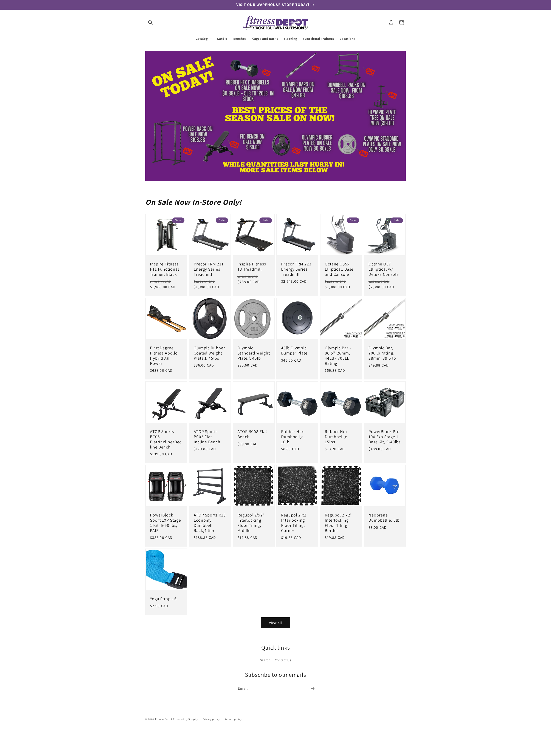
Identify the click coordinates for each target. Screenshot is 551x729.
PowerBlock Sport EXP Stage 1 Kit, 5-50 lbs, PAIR (165, 523)
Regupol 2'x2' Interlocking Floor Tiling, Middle (250, 523)
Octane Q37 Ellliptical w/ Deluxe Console (383, 269)
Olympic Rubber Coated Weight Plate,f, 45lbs (209, 353)
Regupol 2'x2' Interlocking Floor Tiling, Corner (294, 523)
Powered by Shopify (185, 719)
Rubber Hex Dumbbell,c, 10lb (293, 436)
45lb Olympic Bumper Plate (294, 351)
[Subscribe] (313, 688)
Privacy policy (211, 719)
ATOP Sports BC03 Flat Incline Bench (207, 436)
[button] (150, 22)
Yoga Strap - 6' (164, 598)
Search (265, 660)
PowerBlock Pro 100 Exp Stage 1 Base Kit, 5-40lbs (384, 436)
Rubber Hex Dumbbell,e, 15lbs (337, 436)
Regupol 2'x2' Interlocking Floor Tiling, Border (338, 523)
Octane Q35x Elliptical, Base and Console (339, 269)
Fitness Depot (163, 719)
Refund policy (233, 719)
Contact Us (283, 660)
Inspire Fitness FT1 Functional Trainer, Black (164, 269)
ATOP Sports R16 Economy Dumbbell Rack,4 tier (210, 523)
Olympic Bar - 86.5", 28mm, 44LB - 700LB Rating (338, 356)
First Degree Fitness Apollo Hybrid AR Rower (164, 356)
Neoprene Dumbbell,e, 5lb (384, 518)
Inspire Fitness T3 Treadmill (251, 267)
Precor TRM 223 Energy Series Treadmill (296, 269)
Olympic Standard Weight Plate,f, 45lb (253, 353)
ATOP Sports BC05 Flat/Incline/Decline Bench (165, 439)
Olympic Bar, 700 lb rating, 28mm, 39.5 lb (382, 353)
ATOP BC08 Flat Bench (252, 434)
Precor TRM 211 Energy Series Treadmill (209, 269)
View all (275, 622)
